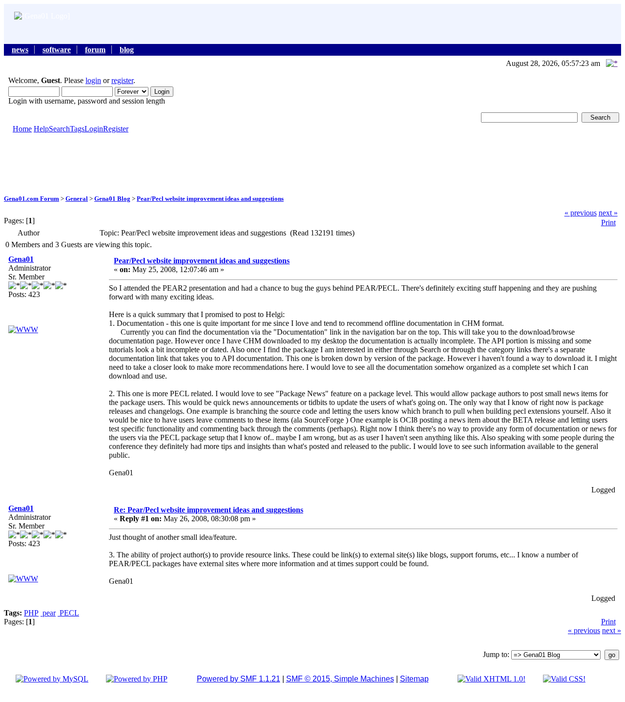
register (122, 80)
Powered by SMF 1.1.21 (238, 679)
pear (48, 613)
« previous (580, 213)
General (76, 198)
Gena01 (21, 259)
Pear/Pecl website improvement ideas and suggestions (210, 198)
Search (59, 129)
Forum (95, 49)
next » (608, 213)
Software (56, 49)
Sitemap (414, 679)
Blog (127, 49)
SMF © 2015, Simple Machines (340, 679)
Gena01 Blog (112, 198)
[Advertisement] (312, 163)
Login (93, 129)
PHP (31, 613)
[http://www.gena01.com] (23, 329)
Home (22, 129)
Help (41, 129)
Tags (77, 129)
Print (608, 222)
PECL (68, 613)
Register (115, 129)
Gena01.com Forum (31, 198)
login (93, 80)
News (20, 49)
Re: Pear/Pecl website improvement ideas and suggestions (208, 510)
